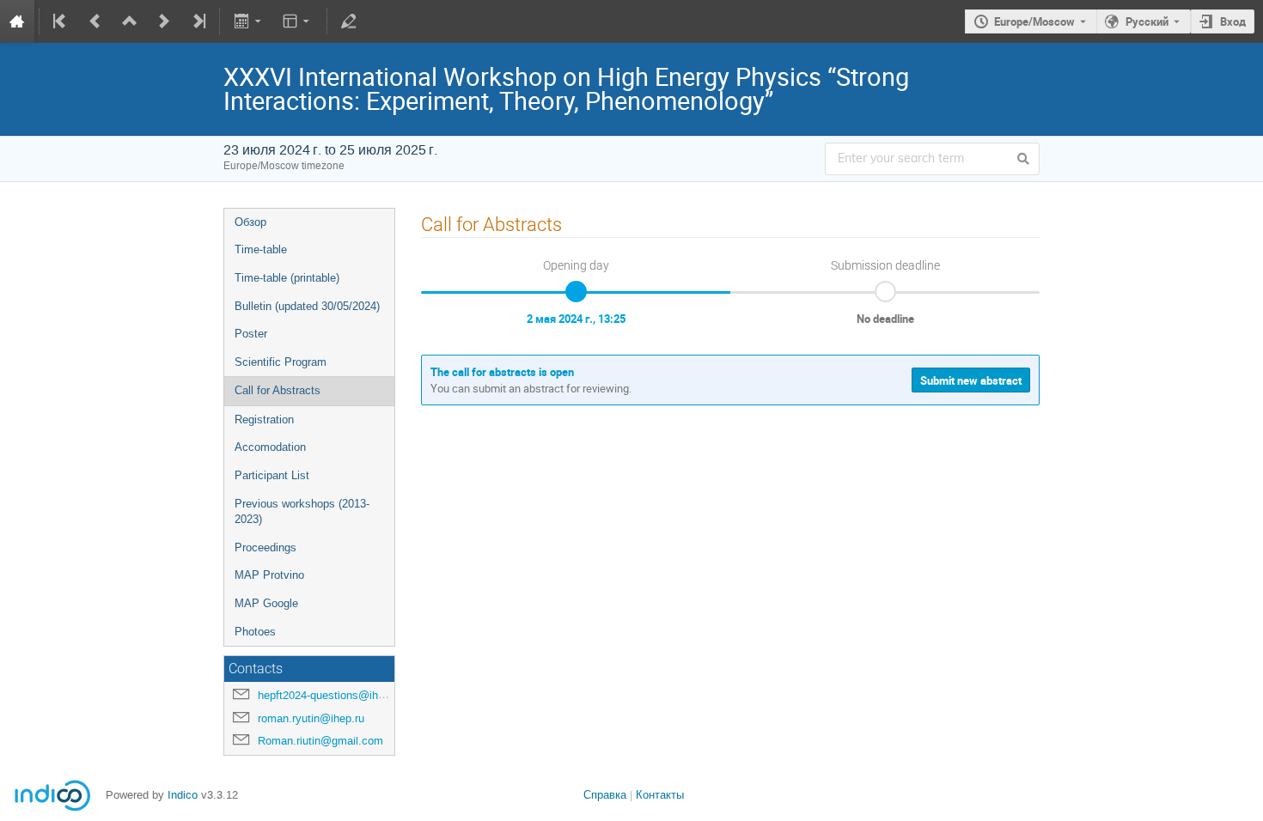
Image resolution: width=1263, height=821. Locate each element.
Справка (604, 795)
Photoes (255, 631)
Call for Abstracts (277, 390)
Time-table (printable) (287, 277)
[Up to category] (130, 21)
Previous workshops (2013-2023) (302, 511)
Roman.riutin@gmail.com (320, 740)
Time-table (261, 249)
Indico (183, 795)
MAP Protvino (269, 575)
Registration (264, 419)
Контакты (660, 795)
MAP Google (266, 603)
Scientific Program (280, 362)
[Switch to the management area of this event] (349, 21)
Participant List (272, 475)
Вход (1233, 21)
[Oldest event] (61, 21)
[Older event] (95, 21)
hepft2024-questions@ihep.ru (330, 695)
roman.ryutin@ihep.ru (311, 718)
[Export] (248, 21)
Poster (251, 333)
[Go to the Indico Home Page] (17, 21)
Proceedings (265, 547)
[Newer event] (164, 21)
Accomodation (270, 447)
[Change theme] (297, 21)
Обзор (250, 222)
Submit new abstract (971, 380)
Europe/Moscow (1034, 21)
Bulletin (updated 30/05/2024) (307, 306)
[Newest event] (197, 21)
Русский (1147, 21)
